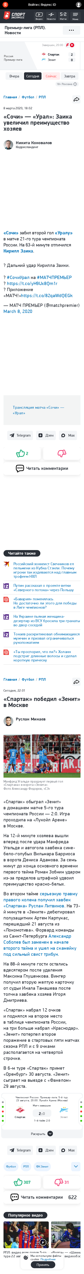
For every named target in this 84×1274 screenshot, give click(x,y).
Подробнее (48, 1259)
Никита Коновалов (34, 143)
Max (71, 435)
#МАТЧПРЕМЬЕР (54, 277)
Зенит (64, 1116)
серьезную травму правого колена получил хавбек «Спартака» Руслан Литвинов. (40, 900)
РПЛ (42, 97)
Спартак (20, 1116)
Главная (11, 97)
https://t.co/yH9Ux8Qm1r (32, 283)
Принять (43, 1265)
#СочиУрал (18, 277)
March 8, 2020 (18, 311)
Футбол (28, 97)
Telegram (24, 435)
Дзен (49, 435)
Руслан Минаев (31, 719)
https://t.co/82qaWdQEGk (47, 295)
